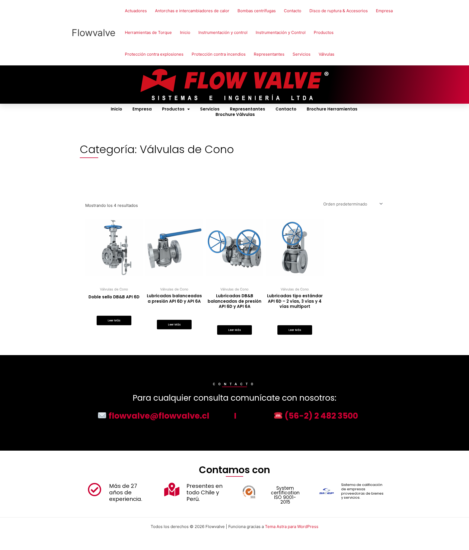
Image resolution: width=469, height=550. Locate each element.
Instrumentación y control (223, 32)
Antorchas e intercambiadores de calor (192, 10)
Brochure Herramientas (332, 109)
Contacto (292, 10)
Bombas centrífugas (256, 10)
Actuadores (136, 10)
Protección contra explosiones (154, 54)
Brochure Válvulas (235, 114)
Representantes (269, 54)
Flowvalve (93, 32)
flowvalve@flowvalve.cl (158, 416)
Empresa (384, 10)
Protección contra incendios (219, 54)
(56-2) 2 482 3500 (320, 416)
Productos (324, 32)
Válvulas (326, 54)
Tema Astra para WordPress (291, 526)
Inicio (185, 32)
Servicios (301, 54)
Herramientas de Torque (148, 32)
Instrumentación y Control (281, 32)
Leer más (114, 320)
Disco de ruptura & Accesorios (338, 10)
